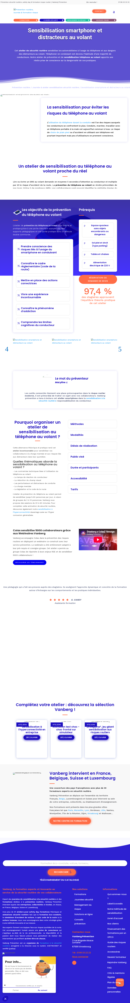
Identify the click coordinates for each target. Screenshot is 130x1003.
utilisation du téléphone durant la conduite (70, 122)
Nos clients (113, 923)
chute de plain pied (60, 132)
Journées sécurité (50, 20)
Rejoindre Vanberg (116, 962)
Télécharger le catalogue (70, 680)
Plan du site (113, 982)
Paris (70, 810)
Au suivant (42, 990)
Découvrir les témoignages (29, 562)
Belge (62, 799)
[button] (5, 999)
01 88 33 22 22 (84, 952)
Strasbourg (92, 813)
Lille (103, 810)
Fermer (16, 990)
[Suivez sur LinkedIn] (74, 963)
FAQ (109, 967)
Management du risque (76, 20)
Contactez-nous (81, 932)
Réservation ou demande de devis (84, 142)
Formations (24, 20)
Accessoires (113, 951)
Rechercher (61, 872)
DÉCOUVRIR (32, 737)
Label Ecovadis (115, 903)
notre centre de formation (70, 820)
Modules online (102, 20)
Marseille (78, 810)
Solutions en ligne (83, 914)
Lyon (86, 810)
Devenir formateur (116, 957)
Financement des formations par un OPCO (116, 933)
